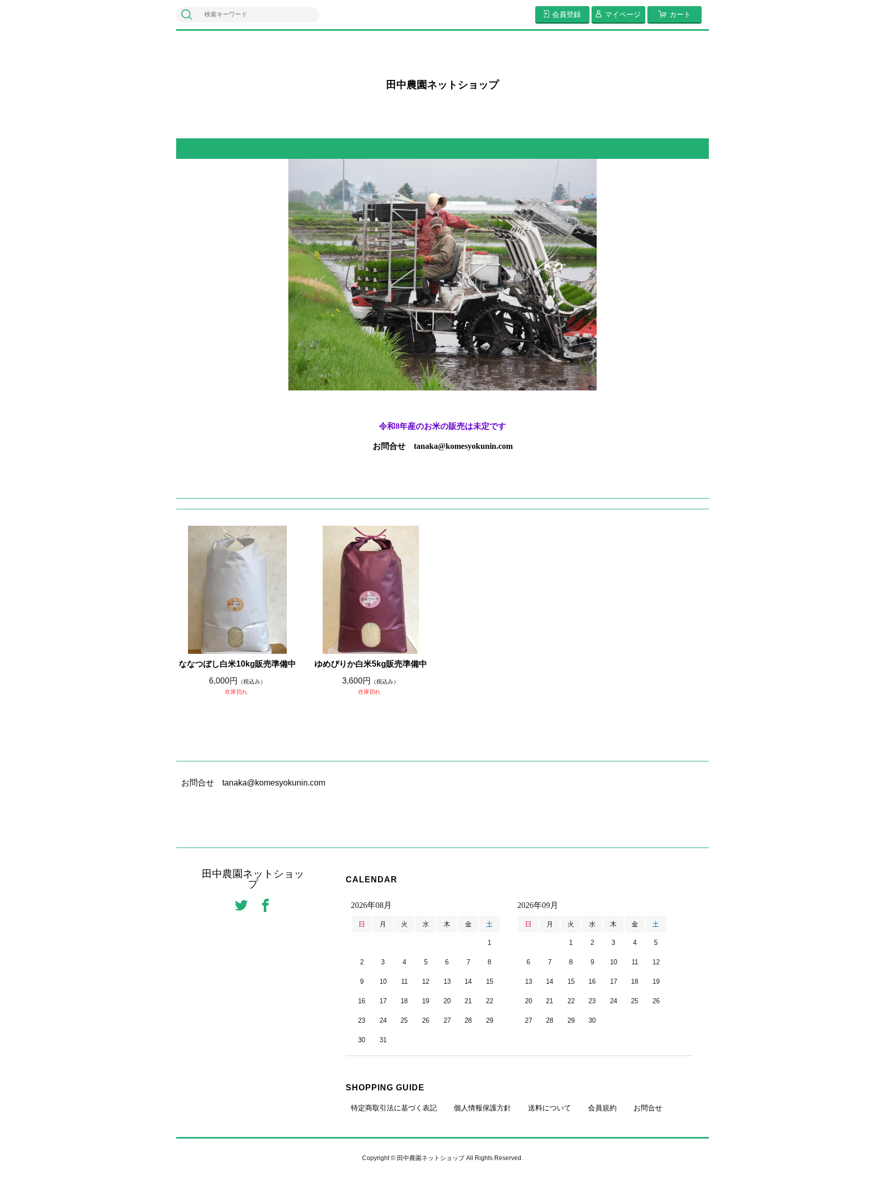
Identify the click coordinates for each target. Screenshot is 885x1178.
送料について (549, 1107)
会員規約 (602, 1107)
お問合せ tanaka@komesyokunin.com (443, 446)
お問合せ (648, 1107)
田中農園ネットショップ (442, 84)
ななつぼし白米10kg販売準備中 (237, 663)
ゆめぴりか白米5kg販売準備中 (370, 663)
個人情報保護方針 (482, 1107)
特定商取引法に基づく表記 (394, 1107)
